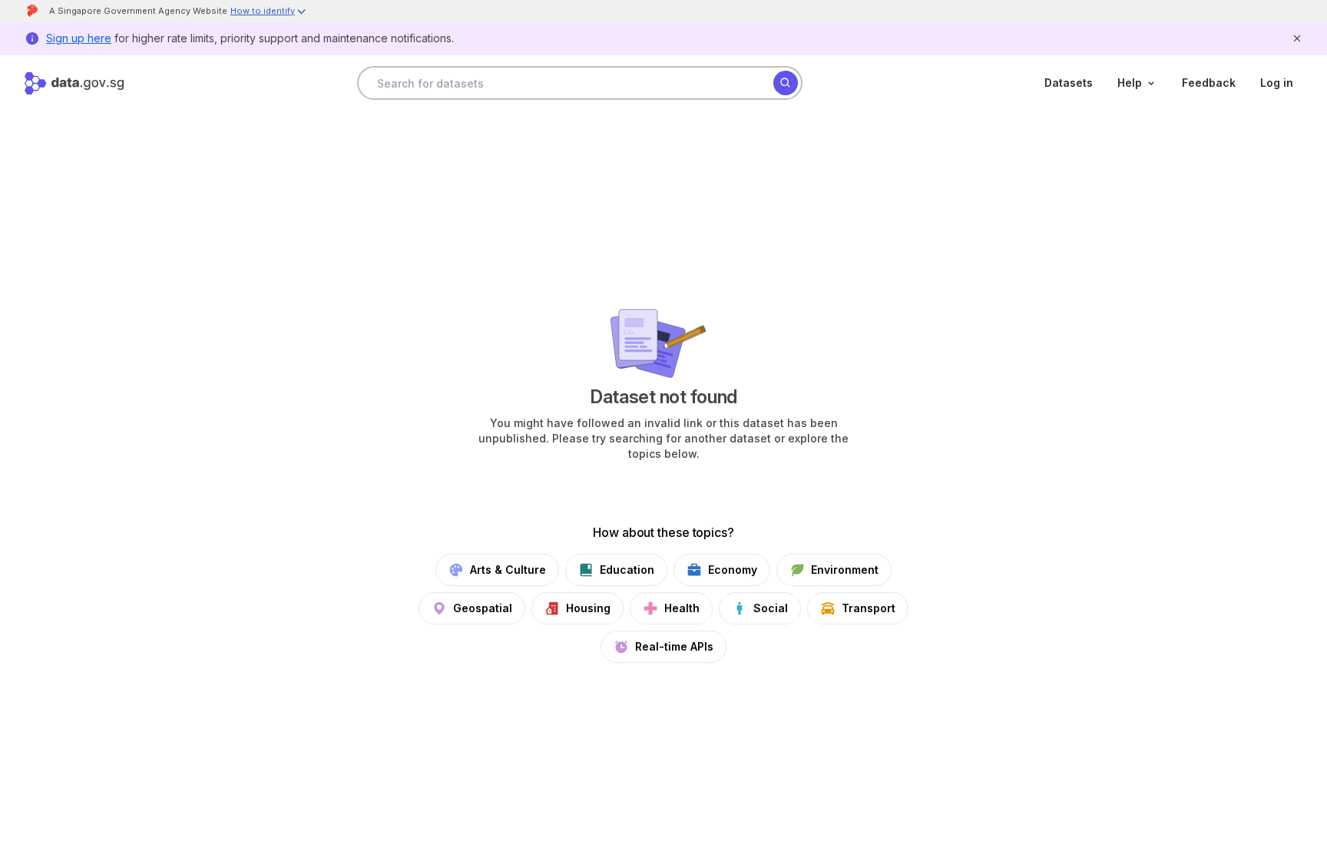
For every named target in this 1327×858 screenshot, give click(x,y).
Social (770, 608)
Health (682, 608)
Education (627, 569)
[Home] (74, 83)
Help (1129, 82)
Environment (845, 569)
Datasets (1068, 82)
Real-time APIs (674, 646)
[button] (268, 13)
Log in (1276, 82)
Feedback (1209, 82)
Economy (732, 569)
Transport (868, 608)
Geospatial (482, 608)
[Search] (785, 83)
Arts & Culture (508, 569)
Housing (588, 608)
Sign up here (78, 38)
